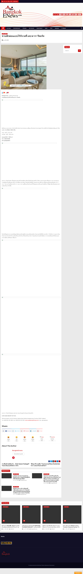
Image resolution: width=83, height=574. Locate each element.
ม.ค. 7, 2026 (15, 494)
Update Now (66, 506)
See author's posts (18, 454)
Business (57, 28)
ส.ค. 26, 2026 (46, 529)
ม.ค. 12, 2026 (46, 483)
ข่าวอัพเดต (64, 28)
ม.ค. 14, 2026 (16, 480)
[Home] (3, 28)
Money (76, 14)
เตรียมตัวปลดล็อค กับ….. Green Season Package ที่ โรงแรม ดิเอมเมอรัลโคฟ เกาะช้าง (15, 464)
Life (73, 14)
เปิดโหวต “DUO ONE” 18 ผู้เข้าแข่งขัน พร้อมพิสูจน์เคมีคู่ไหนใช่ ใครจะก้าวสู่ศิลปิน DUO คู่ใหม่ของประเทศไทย (10, 527)
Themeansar (51, 565)
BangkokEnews (17, 450)
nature (70, 14)
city (67, 14)
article (60, 14)
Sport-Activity (26, 506)
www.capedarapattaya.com (32, 420)
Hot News (9, 28)
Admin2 (12, 529)
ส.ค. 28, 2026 (6, 529)
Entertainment (16, 28)
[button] (81, 28)
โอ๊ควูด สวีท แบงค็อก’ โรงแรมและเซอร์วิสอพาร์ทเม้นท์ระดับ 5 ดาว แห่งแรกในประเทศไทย (45, 464)
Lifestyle (24, 28)
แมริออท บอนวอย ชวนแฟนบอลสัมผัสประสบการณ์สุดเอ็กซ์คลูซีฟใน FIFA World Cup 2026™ (21, 477)
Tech (51, 28)
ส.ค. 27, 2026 (26, 529)
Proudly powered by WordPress (34, 565)
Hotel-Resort (39, 28)
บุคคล (46, 28)
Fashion (79, 14)
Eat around (31, 28)
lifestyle (64, 14)
